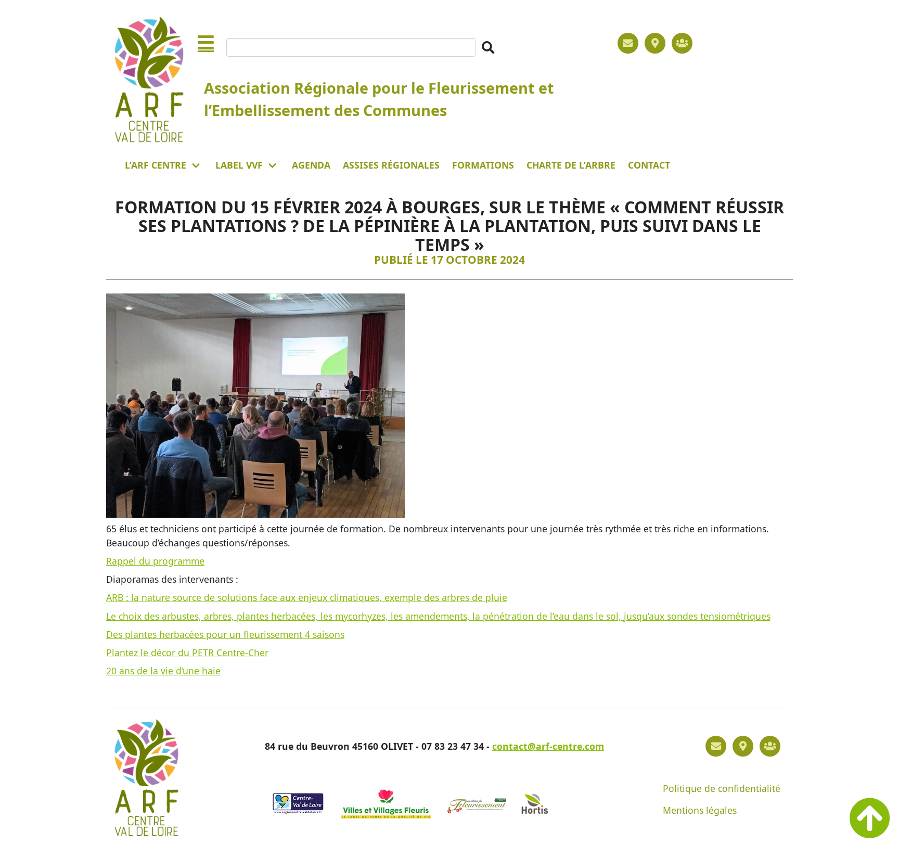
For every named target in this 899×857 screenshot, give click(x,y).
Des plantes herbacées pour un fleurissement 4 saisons (225, 634)
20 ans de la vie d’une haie (163, 670)
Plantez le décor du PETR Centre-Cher (187, 652)
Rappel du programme (155, 561)
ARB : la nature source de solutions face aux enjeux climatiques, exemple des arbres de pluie (306, 597)
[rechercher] (488, 47)
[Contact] (628, 43)
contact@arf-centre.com (548, 746)
